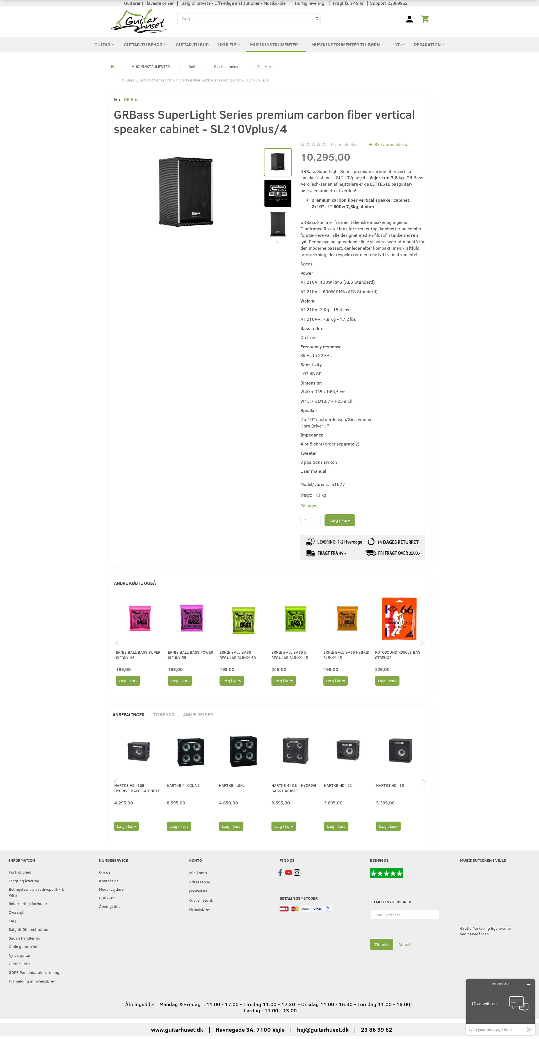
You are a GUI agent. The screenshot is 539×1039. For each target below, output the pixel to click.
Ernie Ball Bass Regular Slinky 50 (238, 654)
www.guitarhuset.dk (177, 1029)
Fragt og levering (24, 880)
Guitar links (19, 963)
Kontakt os (108, 880)
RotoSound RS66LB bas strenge (397, 654)
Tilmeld (381, 944)
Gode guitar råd (23, 946)
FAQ (12, 920)
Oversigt (16, 912)
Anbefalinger (129, 714)
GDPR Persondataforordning (34, 972)
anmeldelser (345, 144)
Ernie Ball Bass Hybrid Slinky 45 (346, 654)
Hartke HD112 (338, 785)
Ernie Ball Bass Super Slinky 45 (138, 654)
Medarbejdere (111, 889)
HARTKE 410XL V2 (183, 785)
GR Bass (132, 99)
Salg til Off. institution (28, 929)
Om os (104, 872)
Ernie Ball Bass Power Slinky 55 (190, 654)
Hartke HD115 (390, 785)
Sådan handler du (24, 938)
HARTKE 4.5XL (232, 785)
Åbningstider (110, 906)
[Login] (409, 19)
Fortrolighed (20, 872)
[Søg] (317, 18)
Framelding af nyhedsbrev (32, 981)
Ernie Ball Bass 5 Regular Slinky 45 (289, 654)
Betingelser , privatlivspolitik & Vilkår (36, 892)
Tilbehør (163, 714)
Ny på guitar (20, 955)
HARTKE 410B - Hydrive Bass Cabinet (293, 788)
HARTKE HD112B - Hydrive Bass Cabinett (137, 788)
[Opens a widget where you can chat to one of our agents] (500, 1007)
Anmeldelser (198, 714)
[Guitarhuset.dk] (138, 21)
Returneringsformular (28, 903)
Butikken (107, 898)
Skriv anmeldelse (390, 144)
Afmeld (405, 944)
